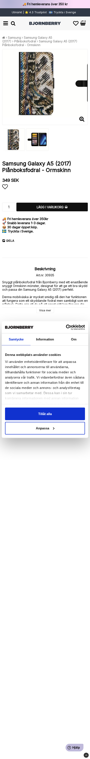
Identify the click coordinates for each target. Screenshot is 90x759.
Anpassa (42, 428)
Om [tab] (73, 339)
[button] (75, 23)
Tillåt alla (45, 414)
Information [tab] (45, 339)
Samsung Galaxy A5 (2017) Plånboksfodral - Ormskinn (39, 43)
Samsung (14, 37)
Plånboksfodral (25, 41)
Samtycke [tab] (16, 339)
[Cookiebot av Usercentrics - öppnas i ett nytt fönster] (66, 327)
